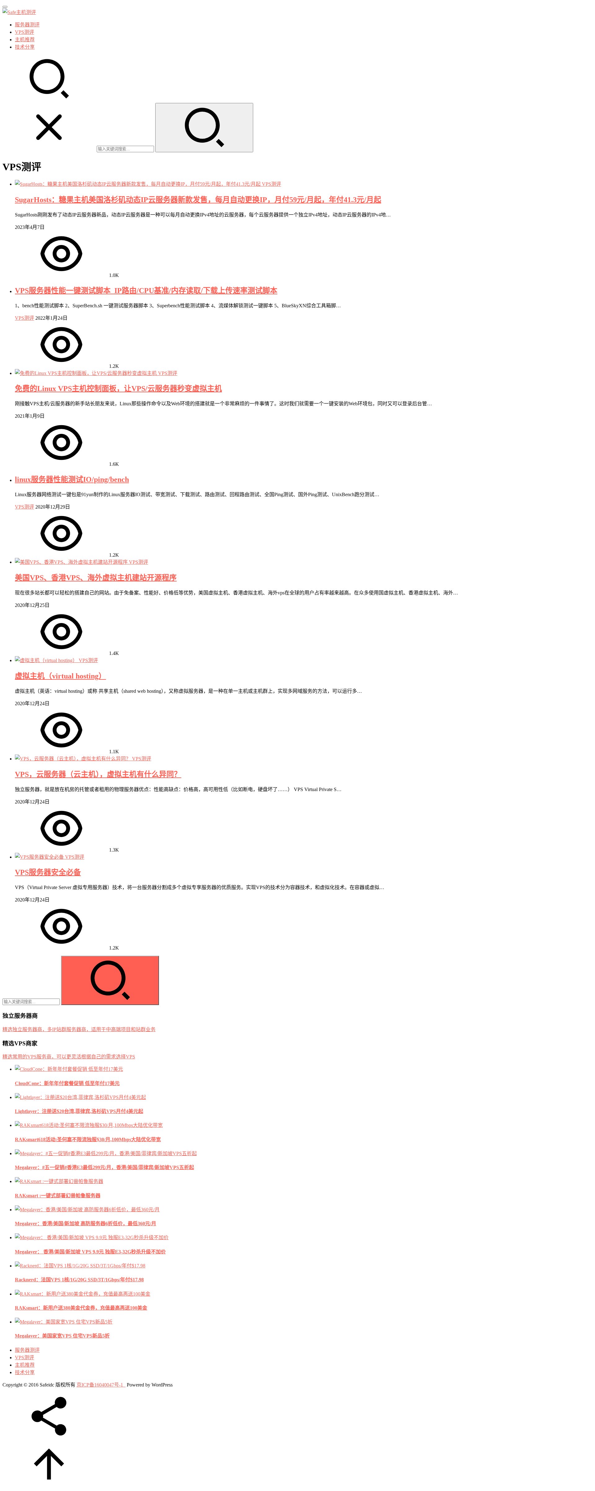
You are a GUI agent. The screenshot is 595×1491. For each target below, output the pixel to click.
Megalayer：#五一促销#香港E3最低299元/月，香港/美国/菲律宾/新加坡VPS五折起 (104, 1167)
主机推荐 (25, 39)
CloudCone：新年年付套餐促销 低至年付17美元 (67, 1083)
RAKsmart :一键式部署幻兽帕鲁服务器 (57, 1195)
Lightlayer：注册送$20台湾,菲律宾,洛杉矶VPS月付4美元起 (79, 1111)
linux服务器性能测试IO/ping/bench (72, 479)
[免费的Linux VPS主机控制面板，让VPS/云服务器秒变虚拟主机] (86, 373)
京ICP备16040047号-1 (100, 1384)
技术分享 (25, 47)
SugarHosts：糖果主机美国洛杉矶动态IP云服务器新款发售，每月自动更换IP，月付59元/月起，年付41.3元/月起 (198, 200)
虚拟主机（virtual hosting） (60, 676)
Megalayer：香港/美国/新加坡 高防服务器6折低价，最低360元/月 (85, 1223)
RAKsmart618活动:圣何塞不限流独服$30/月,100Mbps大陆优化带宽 (88, 1139)
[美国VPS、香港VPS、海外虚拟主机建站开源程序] (72, 562)
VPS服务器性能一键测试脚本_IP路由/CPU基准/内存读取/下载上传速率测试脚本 (146, 291)
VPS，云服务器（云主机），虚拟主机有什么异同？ (98, 774)
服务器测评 (27, 24)
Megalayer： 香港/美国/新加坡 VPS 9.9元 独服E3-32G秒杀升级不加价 (90, 1251)
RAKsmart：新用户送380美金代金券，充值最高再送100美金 (81, 1308)
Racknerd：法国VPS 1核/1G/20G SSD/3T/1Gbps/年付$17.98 (79, 1279)
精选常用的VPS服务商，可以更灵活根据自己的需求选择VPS (68, 1056)
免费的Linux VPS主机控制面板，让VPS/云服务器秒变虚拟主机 (118, 389)
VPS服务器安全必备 (48, 872)
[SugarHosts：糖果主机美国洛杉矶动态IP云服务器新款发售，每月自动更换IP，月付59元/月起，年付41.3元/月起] (138, 184)
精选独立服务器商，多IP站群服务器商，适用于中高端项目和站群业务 (79, 1029)
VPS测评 (24, 32)
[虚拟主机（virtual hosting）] (47, 660)
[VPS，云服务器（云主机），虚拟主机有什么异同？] (73, 758)
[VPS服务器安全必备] (40, 857)
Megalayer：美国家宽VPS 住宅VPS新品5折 (62, 1335)
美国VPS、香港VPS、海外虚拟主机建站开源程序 (96, 578)
